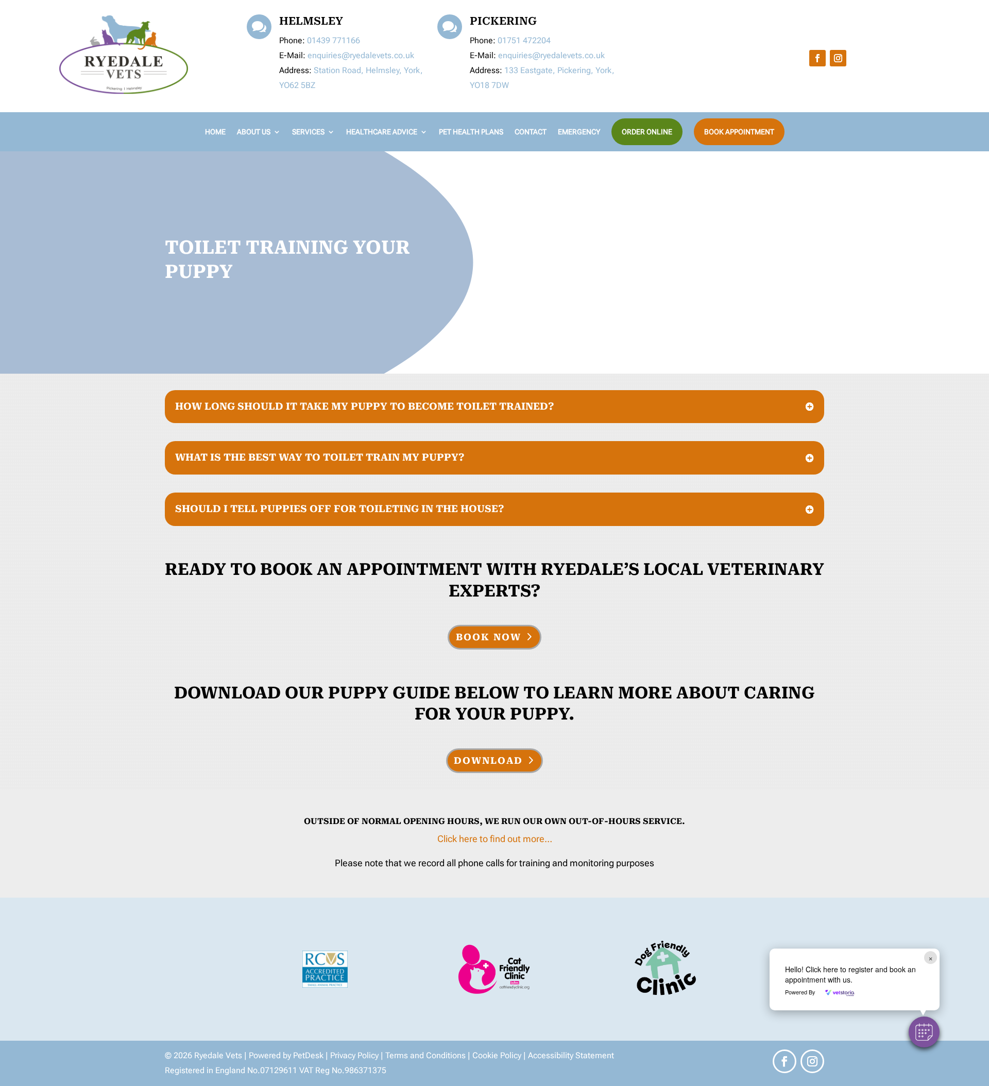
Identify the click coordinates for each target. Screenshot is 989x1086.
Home (215, 132)
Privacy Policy (354, 1055)
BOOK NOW (488, 637)
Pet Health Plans (471, 132)
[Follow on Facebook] (817, 58)
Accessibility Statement (571, 1055)
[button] (924, 1032)
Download (488, 760)
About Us (253, 132)
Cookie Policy (496, 1055)
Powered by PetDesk (287, 1055)
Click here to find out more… (494, 838)
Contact (531, 132)
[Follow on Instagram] (838, 58)
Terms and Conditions (425, 1055)
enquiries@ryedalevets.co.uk (361, 55)
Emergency (579, 132)
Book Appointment (739, 132)
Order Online (647, 132)
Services (308, 132)
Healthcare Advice (381, 132)
